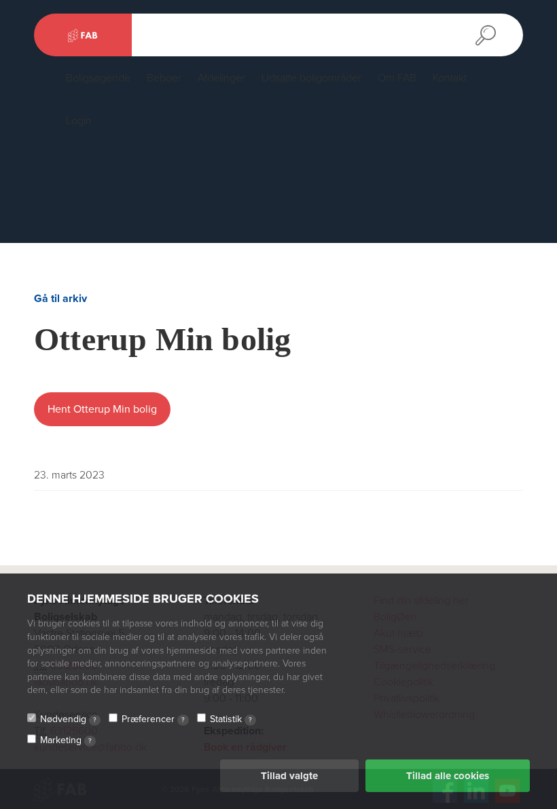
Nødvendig (68, 719)
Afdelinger (221, 78)
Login (79, 121)
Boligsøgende (98, 78)
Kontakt (450, 78)
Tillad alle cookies (447, 776)
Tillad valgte (289, 776)
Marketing (66, 740)
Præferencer (153, 719)
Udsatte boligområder (311, 78)
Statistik (231, 719)
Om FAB (397, 78)
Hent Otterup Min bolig (102, 409)
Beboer (164, 78)
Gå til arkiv (60, 298)
